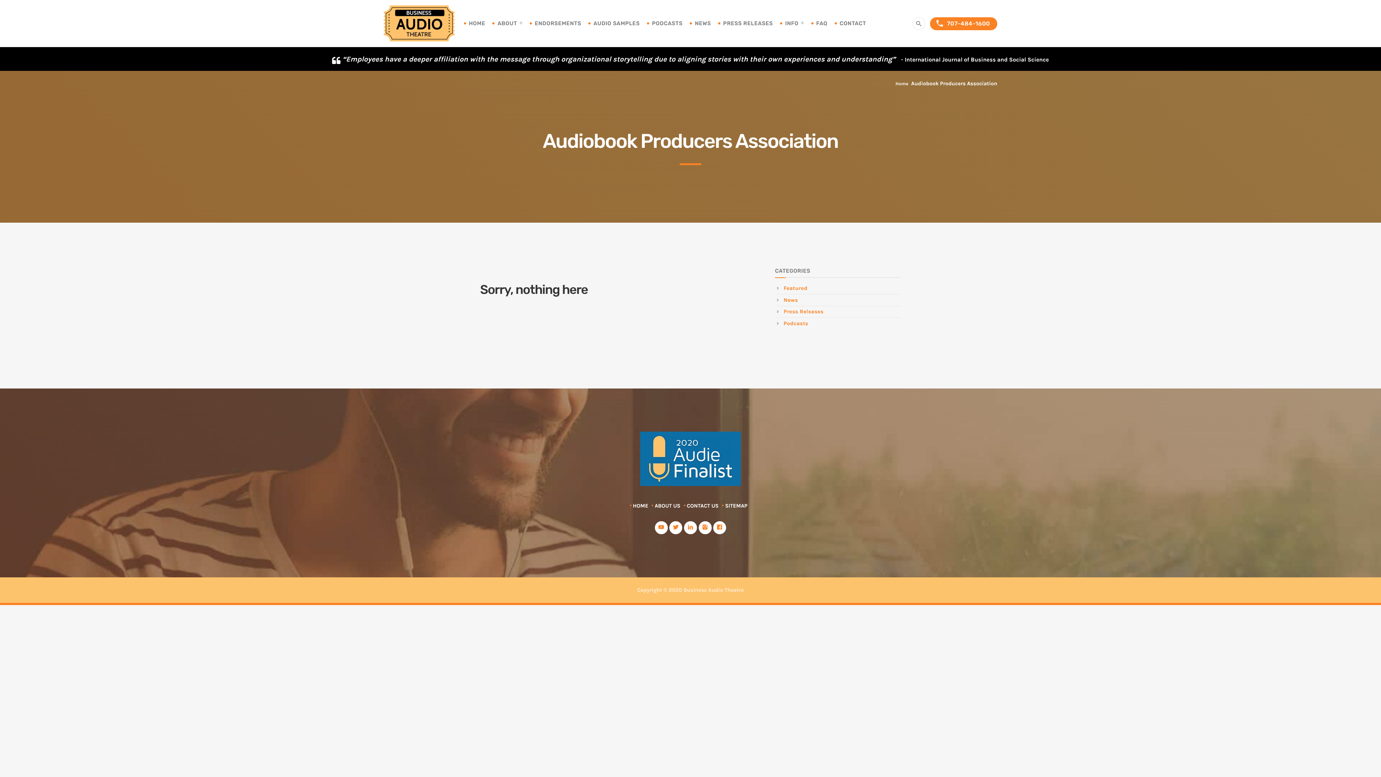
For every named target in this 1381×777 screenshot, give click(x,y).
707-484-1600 (962, 23)
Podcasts (667, 23)
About (507, 23)
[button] (1369, 57)
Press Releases (748, 23)
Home (477, 23)
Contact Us (703, 506)
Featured (795, 288)
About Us (667, 506)
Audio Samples (616, 23)
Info (791, 23)
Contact (853, 23)
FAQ (822, 23)
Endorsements (558, 23)
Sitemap (736, 506)
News (703, 23)
